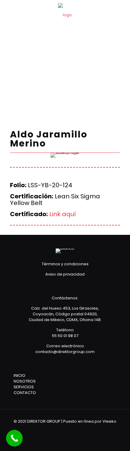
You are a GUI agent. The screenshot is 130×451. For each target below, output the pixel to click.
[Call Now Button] (14, 438)
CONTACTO (25, 393)
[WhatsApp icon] (53, 430)
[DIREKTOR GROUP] (65, 15)
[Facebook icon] (61, 430)
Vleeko (109, 421)
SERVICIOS (24, 387)
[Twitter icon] (69, 430)
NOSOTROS (25, 381)
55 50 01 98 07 (65, 336)
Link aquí (62, 214)
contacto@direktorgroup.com (65, 352)
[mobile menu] (122, 12)
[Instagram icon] (77, 430)
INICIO (19, 375)
